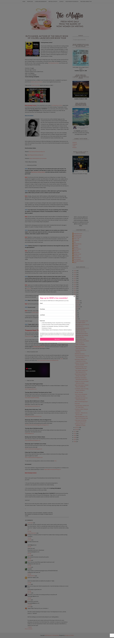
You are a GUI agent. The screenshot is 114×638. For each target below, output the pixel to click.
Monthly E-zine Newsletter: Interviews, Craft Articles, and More (55, 326)
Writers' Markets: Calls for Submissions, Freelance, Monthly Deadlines (57, 330)
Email (41, 303)
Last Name (42, 314)
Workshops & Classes (46, 328)
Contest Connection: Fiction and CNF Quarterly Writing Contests (55, 324)
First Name (42, 309)
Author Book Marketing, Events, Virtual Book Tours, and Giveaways (56, 322)
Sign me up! (57, 339)
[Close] (74, 296)
